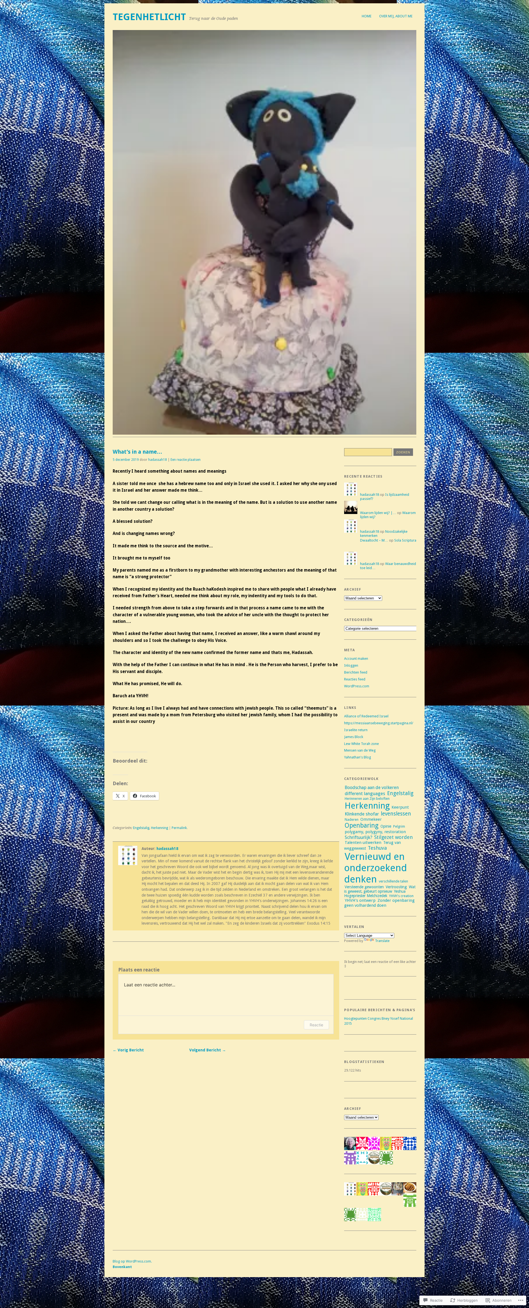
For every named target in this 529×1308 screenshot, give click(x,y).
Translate (382, 941)
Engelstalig (141, 828)
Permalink (179, 828)
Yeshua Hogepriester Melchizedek (375, 893)
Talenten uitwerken (363, 842)
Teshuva (377, 848)
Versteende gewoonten (364, 887)
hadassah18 (157, 460)
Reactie (316, 1024)
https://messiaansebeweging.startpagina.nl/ (378, 723)
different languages (365, 793)
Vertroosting (396, 887)
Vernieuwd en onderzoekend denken (375, 868)
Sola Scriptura (405, 540)
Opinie (385, 826)
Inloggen (351, 665)
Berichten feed (355, 672)
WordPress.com (356, 686)
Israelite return (356, 730)
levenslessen (396, 814)
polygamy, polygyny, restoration (375, 831)
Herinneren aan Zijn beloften (367, 798)
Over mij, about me (395, 16)
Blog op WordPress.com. (132, 1261)
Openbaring (362, 825)
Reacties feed (354, 679)
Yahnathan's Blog (357, 757)
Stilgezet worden (393, 837)
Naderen (351, 819)
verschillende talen (393, 881)
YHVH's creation (401, 896)
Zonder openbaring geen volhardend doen (379, 903)
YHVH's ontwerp (360, 900)
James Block (353, 737)
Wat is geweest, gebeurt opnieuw (379, 889)
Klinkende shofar (362, 814)
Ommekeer (371, 819)
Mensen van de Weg (360, 750)
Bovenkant (122, 1267)
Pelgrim (399, 826)
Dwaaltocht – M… (374, 540)
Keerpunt (400, 807)
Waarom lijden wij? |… (378, 513)
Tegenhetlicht (149, 17)
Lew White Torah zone (361, 744)
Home (366, 16)
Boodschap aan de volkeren (372, 787)
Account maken (356, 658)
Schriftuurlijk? (358, 837)
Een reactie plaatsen (186, 460)
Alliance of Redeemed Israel (366, 716)
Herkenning (159, 828)
